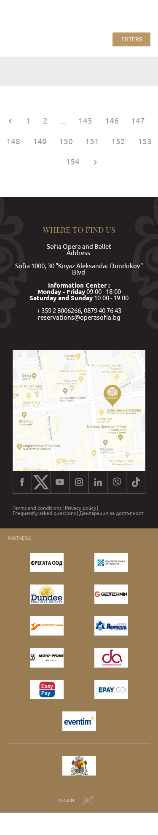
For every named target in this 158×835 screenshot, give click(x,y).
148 (13, 141)
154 (73, 162)
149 (40, 141)
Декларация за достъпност (111, 513)
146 (112, 121)
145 (85, 121)
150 (66, 141)
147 (138, 121)
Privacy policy (80, 508)
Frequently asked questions (44, 513)
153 (145, 141)
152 (118, 141)
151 (92, 141)
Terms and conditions (37, 508)
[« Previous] (10, 121)
